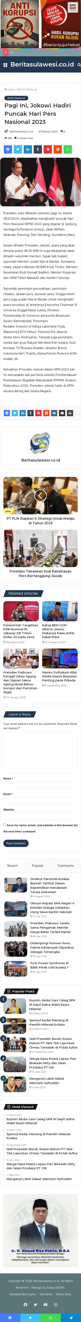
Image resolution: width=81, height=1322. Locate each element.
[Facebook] (8, 149)
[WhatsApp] (68, 149)
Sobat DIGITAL (56, 1287)
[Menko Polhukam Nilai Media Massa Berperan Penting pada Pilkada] (60, 658)
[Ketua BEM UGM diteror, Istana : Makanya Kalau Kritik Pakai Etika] (60, 611)
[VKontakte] (54, 413)
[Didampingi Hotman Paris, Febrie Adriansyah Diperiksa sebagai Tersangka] (15, 949)
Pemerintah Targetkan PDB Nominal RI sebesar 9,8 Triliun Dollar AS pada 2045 (20, 631)
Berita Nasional (27, 89)
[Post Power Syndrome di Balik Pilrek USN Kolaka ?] (15, 969)
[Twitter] (18, 149)
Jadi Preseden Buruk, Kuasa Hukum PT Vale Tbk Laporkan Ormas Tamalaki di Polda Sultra (53, 1043)
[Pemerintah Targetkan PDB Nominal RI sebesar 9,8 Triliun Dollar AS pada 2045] (21, 611)
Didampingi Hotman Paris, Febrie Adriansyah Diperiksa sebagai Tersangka (52, 947)
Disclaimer (46, 1294)
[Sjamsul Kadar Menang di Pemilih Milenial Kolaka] (14, 1026)
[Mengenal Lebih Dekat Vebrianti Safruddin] (14, 1084)
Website (8, 809)
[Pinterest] (48, 149)
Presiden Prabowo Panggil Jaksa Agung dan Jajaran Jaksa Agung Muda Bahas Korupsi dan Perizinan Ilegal (20, 682)
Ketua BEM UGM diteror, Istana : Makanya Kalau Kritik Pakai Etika (58, 631)
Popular (37, 866)
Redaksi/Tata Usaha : (23, 1294)
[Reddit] (58, 149)
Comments (66, 866)
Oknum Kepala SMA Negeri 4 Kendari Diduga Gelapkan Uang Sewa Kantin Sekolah (52, 907)
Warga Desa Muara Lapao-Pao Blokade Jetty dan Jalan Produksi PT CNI (52, 1063)
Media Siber (63, 1294)
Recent (12, 866)
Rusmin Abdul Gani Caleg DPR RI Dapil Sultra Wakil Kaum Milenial (52, 1004)
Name (8, 778)
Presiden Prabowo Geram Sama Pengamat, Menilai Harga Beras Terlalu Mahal (50, 927)
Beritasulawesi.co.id (21, 131)
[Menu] (5, 66)
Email (8, 794)
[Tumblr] (38, 149)
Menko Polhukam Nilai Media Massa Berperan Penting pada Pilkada (59, 676)
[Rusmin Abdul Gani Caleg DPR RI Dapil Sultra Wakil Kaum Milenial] (14, 1006)
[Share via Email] (62, 413)
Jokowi (43, 213)
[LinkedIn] (28, 149)
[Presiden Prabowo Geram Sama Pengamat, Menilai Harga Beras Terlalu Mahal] (15, 929)
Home (11, 89)
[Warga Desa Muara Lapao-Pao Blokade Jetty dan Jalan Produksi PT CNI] (14, 1064)
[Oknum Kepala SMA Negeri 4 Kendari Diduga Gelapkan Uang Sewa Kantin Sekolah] (15, 909)
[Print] (70, 413)
